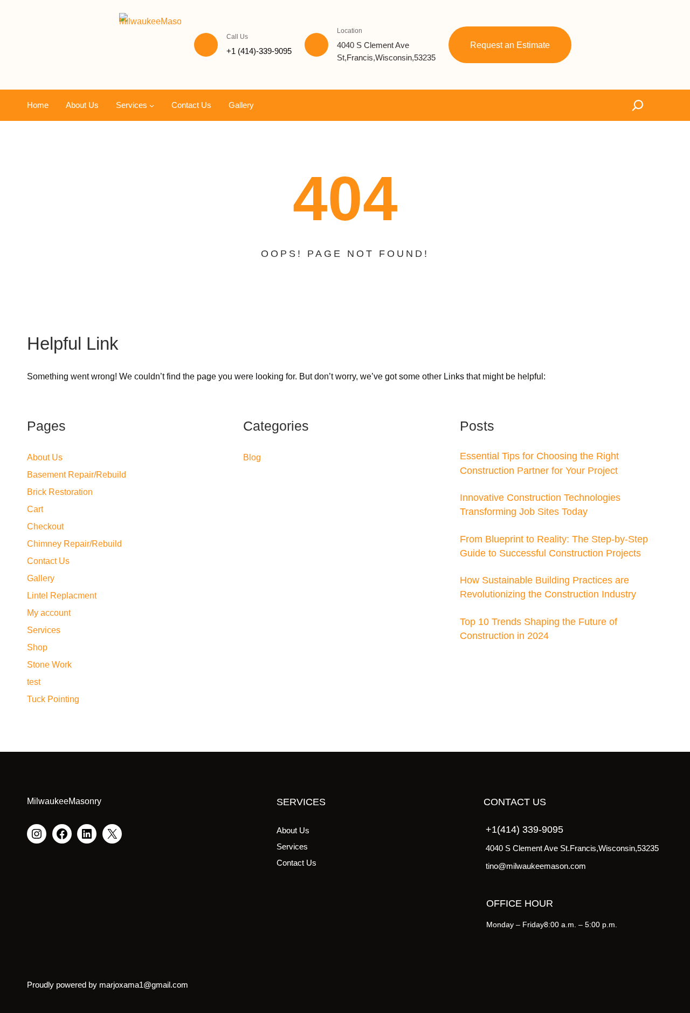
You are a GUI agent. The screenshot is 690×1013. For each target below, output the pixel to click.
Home (38, 105)
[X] (112, 834)
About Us (45, 457)
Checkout (45, 526)
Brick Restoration (60, 492)
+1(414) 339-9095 (524, 829)
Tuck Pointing (53, 699)
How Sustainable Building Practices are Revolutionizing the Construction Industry (548, 587)
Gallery (40, 578)
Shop (37, 647)
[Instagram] (36, 834)
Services (43, 630)
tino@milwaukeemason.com (536, 866)
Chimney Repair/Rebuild (74, 543)
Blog (252, 457)
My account (49, 612)
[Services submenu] (151, 105)
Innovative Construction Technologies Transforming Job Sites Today (540, 504)
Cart (35, 509)
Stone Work (49, 664)
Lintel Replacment (61, 595)
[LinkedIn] (86, 834)
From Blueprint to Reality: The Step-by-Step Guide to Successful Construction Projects (554, 546)
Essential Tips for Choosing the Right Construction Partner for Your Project (539, 463)
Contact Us (48, 561)
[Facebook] (62, 834)
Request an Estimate (510, 45)
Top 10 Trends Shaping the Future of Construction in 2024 (538, 628)
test (33, 681)
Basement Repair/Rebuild (76, 474)
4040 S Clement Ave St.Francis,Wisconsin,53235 (572, 848)
